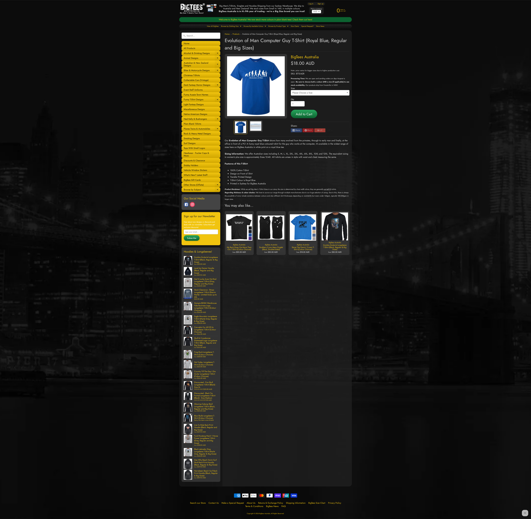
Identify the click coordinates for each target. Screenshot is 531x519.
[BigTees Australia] (198, 8)
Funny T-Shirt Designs (202, 100)
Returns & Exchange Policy (270, 503)
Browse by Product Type (278, 26)
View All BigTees (213, 26)
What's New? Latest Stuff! (196, 175)
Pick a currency (316, 9)
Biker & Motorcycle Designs (202, 71)
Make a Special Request (233, 503)
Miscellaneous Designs (194, 109)
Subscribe (191, 238)
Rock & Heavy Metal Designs (197, 133)
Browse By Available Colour (255, 26)
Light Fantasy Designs (194, 104)
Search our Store (198, 503)
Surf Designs (189, 143)
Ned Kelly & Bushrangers (202, 119)
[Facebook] (186, 204)
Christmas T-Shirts (192, 75)
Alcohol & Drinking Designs (202, 54)
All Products (189, 48)
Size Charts (295, 26)
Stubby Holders (191, 165)
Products (236, 34)
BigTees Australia (305, 57)
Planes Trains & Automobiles (202, 129)
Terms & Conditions (254, 506)
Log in (311, 4)
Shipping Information (295, 503)
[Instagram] (192, 204)
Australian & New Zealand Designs (202, 64)
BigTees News (272, 506)
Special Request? (307, 26)
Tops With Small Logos (194, 148)
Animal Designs (202, 58)
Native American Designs (195, 114)
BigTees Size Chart (316, 503)
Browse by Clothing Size (231, 26)
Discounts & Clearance (194, 160)
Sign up (320, 4)
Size (293, 88)
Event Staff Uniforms (193, 89)
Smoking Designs (192, 138)
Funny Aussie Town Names (196, 94)
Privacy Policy (334, 503)
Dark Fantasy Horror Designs (202, 85)
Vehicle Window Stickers (195, 170)
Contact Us (214, 503)
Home (186, 43)
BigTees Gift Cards (192, 180)
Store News (320, 26)
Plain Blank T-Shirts (192, 123)
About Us (251, 503)
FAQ (283, 506)
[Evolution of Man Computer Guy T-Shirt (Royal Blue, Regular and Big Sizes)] (241, 127)
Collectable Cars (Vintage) (196, 80)
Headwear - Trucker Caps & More (196, 154)
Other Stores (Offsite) (202, 185)
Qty (292, 99)
